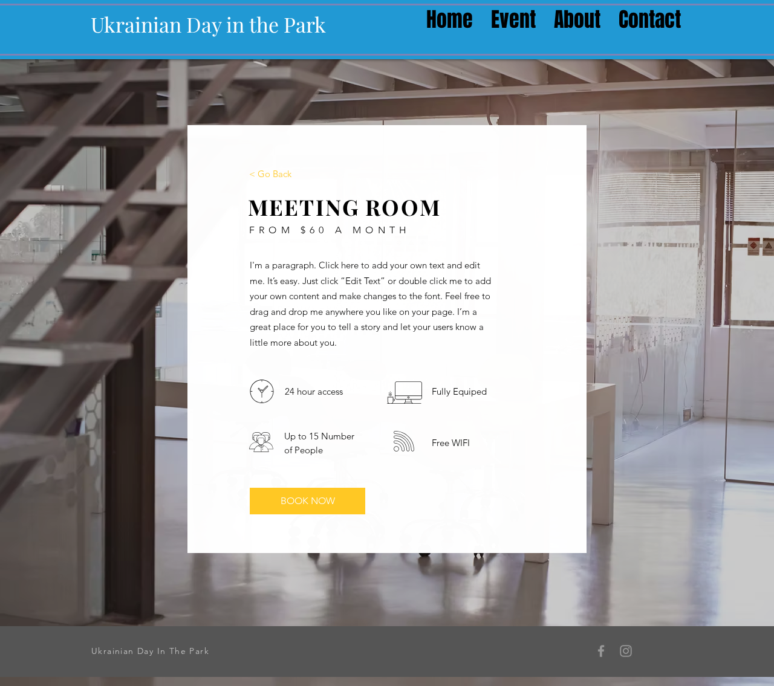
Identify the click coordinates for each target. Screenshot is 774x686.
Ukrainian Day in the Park (208, 24)
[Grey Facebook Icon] (601, 651)
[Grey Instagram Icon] (626, 651)
